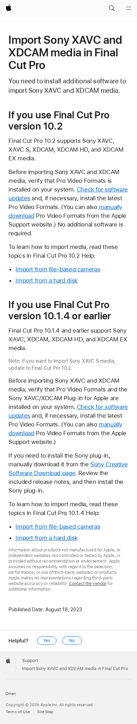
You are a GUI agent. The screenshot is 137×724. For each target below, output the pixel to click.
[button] (111, 8)
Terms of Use (18, 712)
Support (30, 660)
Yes (46, 640)
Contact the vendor (87, 583)
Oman (10, 693)
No (72, 640)
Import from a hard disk (46, 280)
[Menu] (128, 8)
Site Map (45, 712)
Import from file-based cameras (57, 269)
